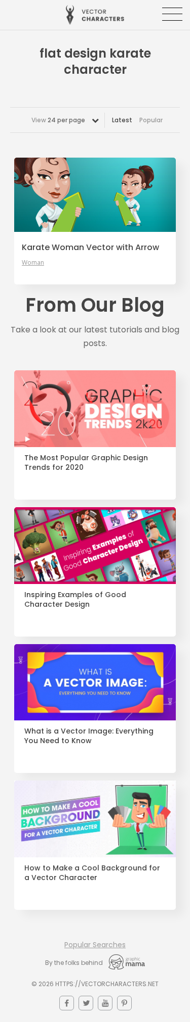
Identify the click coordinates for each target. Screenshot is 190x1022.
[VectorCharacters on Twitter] (86, 1003)
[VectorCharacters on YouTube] (105, 1003)
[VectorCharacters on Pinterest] (124, 1003)
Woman (33, 263)
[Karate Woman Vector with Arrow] (95, 195)
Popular (151, 120)
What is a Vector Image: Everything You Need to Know (89, 736)
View (58, 120)
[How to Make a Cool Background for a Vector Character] (95, 819)
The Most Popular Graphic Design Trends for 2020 (86, 462)
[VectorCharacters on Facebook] (66, 1003)
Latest (122, 120)
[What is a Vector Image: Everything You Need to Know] (95, 682)
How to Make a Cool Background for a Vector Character (92, 873)
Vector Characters (95, 15)
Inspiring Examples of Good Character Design (75, 599)
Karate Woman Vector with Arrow (90, 247)
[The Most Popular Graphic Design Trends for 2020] (95, 408)
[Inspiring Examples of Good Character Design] (95, 545)
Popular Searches (95, 945)
